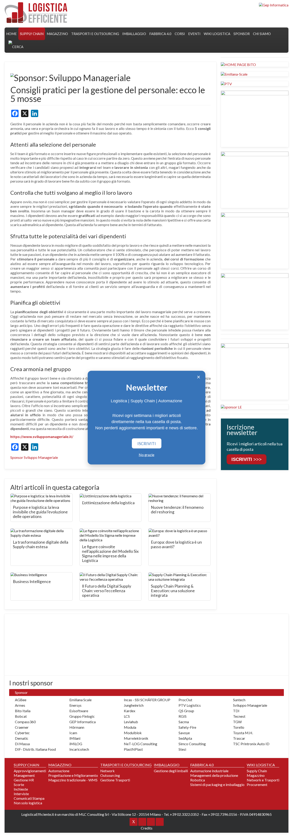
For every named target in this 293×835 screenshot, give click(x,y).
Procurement (257, 784)
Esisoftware (78, 711)
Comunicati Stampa (29, 798)
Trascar (239, 738)
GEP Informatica (82, 722)
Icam (73, 733)
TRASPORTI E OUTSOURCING (95, 34)
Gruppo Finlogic (82, 716)
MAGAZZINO (57, 34)
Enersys (75, 705)
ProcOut (185, 700)
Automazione (58, 771)
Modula (130, 727)
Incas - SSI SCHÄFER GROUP (147, 700)
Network (107, 771)
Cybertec (22, 733)
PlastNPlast (133, 749)
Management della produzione (214, 775)
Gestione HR (24, 780)
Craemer (22, 727)
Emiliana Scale (80, 700)
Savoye (184, 733)
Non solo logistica (28, 803)
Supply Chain (257, 771)
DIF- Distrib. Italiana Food (35, 749)
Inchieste (21, 789)
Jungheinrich (134, 705)
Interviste (21, 793)
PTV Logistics (190, 705)
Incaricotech (79, 749)
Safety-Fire (187, 727)
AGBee (20, 700)
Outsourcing (110, 775)
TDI (236, 711)
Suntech (239, 700)
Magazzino (256, 775)
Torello (238, 727)
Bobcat (21, 716)
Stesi (182, 749)
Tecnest (239, 716)
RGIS (183, 716)
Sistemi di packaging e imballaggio (217, 784)
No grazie (146, 454)
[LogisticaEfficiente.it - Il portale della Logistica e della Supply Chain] (36, 12)
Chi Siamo (262, 34)
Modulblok (133, 733)
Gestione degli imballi (171, 771)
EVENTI (194, 34)
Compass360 (25, 722)
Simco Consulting (192, 744)
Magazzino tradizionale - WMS (73, 780)
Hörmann (76, 727)
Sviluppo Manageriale (250, 705)
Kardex (129, 711)
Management (24, 775)
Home (11, 34)
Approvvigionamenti (30, 771)
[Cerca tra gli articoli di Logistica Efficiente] (16, 46)
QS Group (186, 711)
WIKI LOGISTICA (217, 34)
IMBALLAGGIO (166, 765)
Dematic (21, 738)
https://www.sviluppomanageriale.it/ (41, 436)
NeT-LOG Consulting (140, 744)
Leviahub (131, 722)
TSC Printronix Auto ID (251, 744)
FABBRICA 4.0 (160, 34)
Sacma (184, 722)
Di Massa (22, 744)
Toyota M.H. (243, 733)
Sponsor (241, 34)
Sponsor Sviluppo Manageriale (34, 457)
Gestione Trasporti (115, 780)
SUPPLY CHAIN (31, 34)
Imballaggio (134, 34)
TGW (237, 722)
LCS (127, 716)
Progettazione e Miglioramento (73, 775)
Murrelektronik (136, 738)
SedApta (185, 738)
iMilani (74, 738)
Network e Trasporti (263, 780)
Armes (20, 705)
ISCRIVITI (146, 443)
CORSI (180, 34)
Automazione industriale (209, 771)
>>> (246, 459)
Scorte (19, 784)
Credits (146, 828)
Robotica (197, 780)
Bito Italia (22, 711)
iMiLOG (75, 744)
